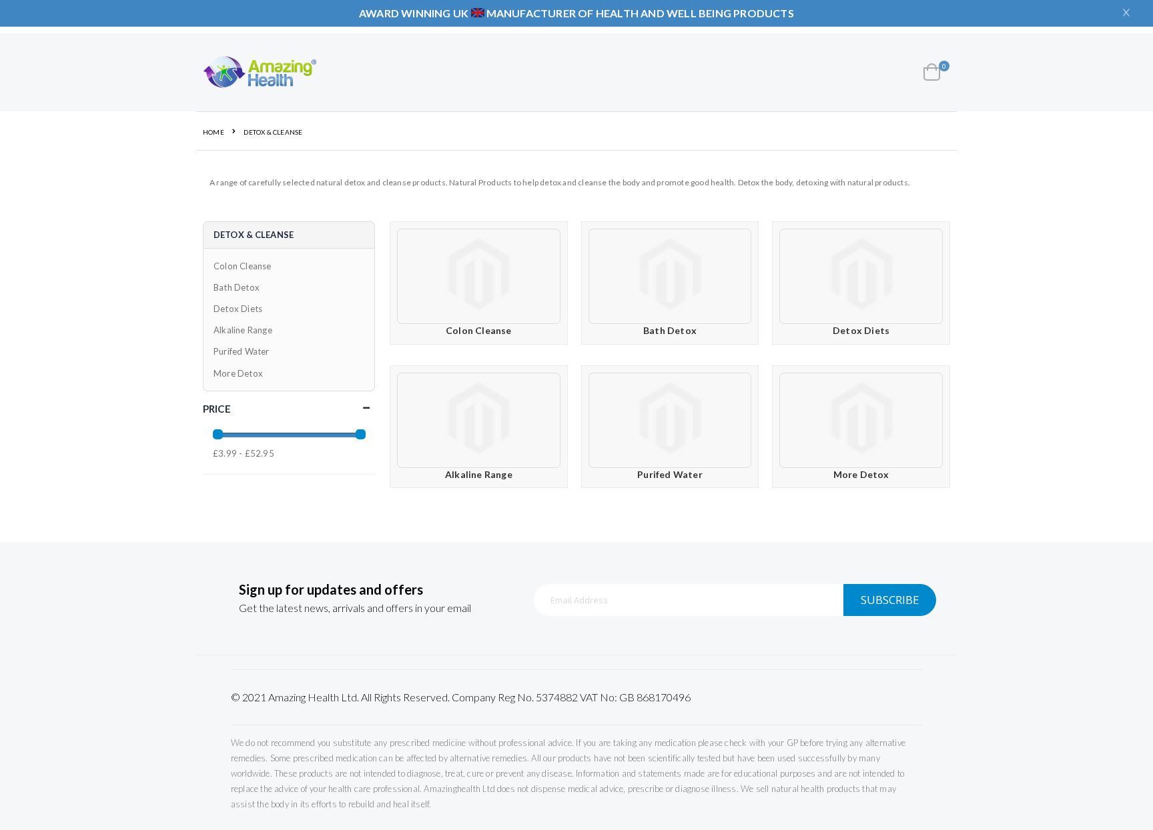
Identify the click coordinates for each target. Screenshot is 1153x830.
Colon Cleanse (479, 330)
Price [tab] (217, 409)
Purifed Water (670, 474)
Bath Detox (670, 330)
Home (213, 132)
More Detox (861, 474)
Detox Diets (861, 330)
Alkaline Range (478, 474)
